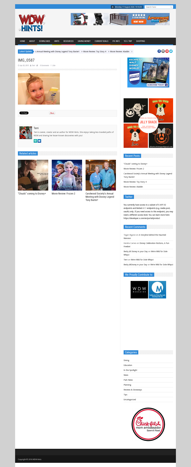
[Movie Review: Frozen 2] (67, 175)
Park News (128, 380)
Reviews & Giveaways (133, 390)
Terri (33, 65)
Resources (68, 41)
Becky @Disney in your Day (135, 264)
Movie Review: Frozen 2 (63, 193)
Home (22, 41)
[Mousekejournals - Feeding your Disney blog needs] (157, 298)
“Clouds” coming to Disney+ (32, 193)
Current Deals (101, 41)
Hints (56, 41)
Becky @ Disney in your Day (136, 251)
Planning (127, 385)
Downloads (44, 41)
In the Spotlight (130, 370)
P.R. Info (116, 41)
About (32, 41)
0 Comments (44, 65)
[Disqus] (67, 241)
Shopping (140, 41)
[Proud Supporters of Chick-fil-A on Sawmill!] (148, 440)
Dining (126, 360)
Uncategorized (130, 399)
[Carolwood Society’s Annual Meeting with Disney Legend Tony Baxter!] (101, 175)
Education (128, 365)
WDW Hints (37, 459)
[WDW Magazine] (139, 298)
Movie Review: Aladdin (110, 51)
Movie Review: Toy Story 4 (84, 51)
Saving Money (84, 41)
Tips (125, 395)
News (126, 375)
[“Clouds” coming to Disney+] (34, 175)
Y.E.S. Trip (128, 41)
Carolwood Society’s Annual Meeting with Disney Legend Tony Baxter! (39, 51)
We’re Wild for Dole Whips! (142, 260)
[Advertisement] (148, 325)
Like (53, 65)
